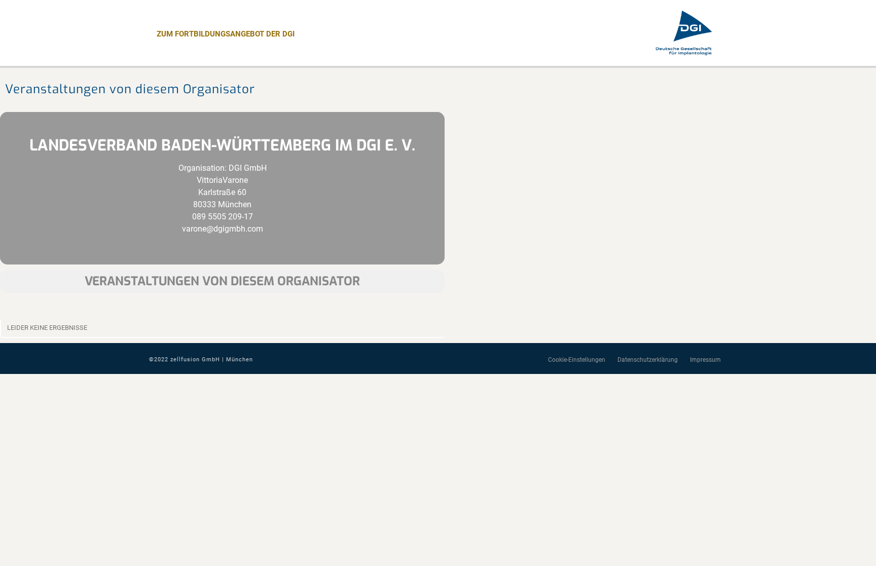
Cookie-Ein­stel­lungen (576, 359)
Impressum (705, 359)
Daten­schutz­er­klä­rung (647, 359)
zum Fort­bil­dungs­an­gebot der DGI (226, 34)
